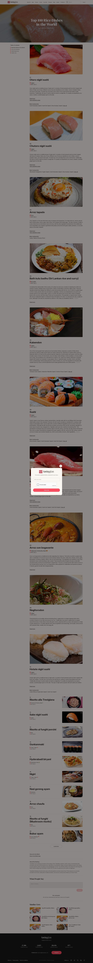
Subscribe (46, 490)
